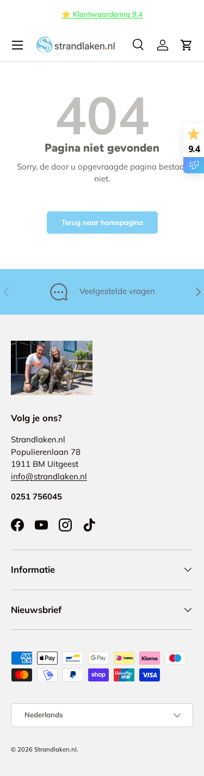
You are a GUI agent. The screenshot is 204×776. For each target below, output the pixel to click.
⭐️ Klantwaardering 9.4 (102, 13)
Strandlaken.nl (55, 749)
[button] (187, 45)
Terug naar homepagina (102, 222)
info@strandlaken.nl (49, 476)
